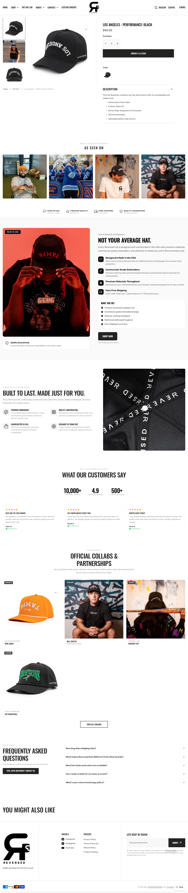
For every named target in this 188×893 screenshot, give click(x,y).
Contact (51, 7)
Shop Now (108, 336)
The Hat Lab (27, 7)
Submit (175, 842)
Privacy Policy (171, 850)
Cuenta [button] (171, 7)
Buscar (162, 7)
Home (5, 7)
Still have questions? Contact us (21, 770)
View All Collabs (94, 724)
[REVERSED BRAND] (94, 7)
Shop (13, 7)
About (39, 7)
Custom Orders (69, 7)
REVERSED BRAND (155, 887)
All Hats (16, 89)
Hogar (5, 89)
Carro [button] (182, 7)
